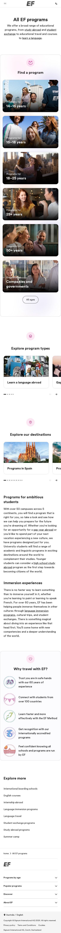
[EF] (31, 3)
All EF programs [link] (19, 853)
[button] (5, 3)
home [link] (6, 853)
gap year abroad (43, 529)
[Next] (56, 394)
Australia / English (14, 915)
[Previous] (50, 394)
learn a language (32, 38)
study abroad (33, 29)
